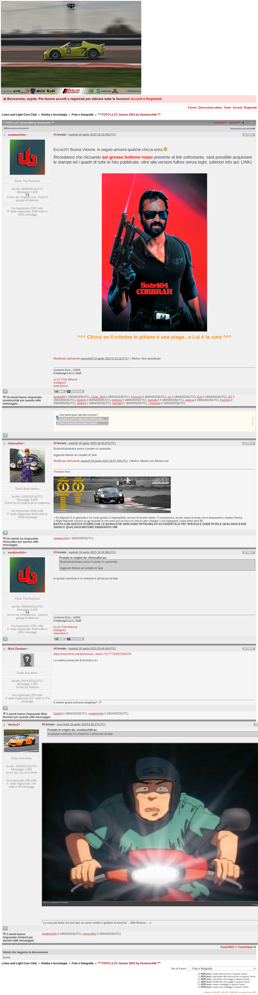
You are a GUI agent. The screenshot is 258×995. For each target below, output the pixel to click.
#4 (55, 648)
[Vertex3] (21, 751)
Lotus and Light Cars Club (19, 114)
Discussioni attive (210, 107)
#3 (55, 552)
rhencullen (15, 443)
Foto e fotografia (83, 114)
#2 (55, 443)
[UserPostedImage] (112, 512)
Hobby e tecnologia (54, 114)
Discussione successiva (241, 129)
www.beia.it (61, 385)
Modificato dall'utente (67, 358)
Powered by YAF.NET (212, 992)
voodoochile (16, 134)
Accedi (136, 99)
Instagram (60, 382)
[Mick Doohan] (27, 665)
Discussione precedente (17, 128)
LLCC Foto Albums (65, 379)
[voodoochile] (27, 173)
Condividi (219, 122)
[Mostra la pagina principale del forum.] (71, 93)
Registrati (153, 99)
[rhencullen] (27, 481)
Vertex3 (13, 724)
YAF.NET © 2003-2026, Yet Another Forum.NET (238, 992)
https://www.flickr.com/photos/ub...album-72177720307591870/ (92, 654)
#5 (43, 724)
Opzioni (233, 122)
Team (227, 107)
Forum (192, 107)
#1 (55, 134)
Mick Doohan (17, 648)
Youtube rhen (62, 471)
